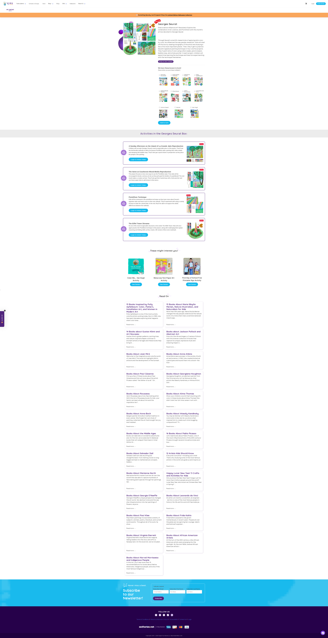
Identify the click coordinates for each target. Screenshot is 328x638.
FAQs (58, 3)
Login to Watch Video (138, 159)
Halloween (73, 3)
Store (43, 3)
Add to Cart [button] (164, 123)
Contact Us (182, 619)
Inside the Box (320, 3)
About (166, 619)
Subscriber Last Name (193, 589)
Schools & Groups (34, 3)
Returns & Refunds (156, 619)
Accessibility (173, 619)
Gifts (63, 3)
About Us (80, 3)
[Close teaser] (5, 310)
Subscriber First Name (176, 589)
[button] (323, 633)
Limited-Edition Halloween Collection (180, 15)
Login (312, 3)
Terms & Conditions (142, 619)
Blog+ (49, 3)
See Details (136, 284)
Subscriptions (20, 3)
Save (202, 144)
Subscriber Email (158, 589)
